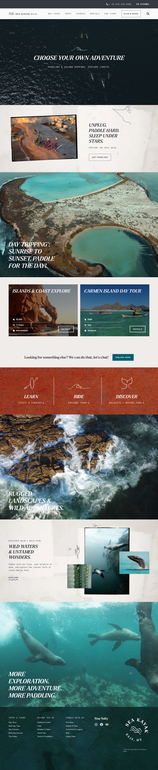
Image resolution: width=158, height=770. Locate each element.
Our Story (69, 722)
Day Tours (13, 722)
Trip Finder (13, 736)
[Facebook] (101, 724)
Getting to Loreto (43, 722)
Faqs (39, 726)
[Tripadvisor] (107, 724)
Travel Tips (41, 733)
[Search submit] (148, 13)
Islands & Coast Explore (41, 291)
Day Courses (14, 729)
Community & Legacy (74, 729)
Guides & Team (72, 726)
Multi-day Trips (14, 726)
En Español (142, 4)
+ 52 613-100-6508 (120, 4)
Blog (67, 733)
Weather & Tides (43, 729)
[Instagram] (96, 724)
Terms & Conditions (44, 736)
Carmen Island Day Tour (112, 291)
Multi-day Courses (16, 733)
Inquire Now (70, 736)
